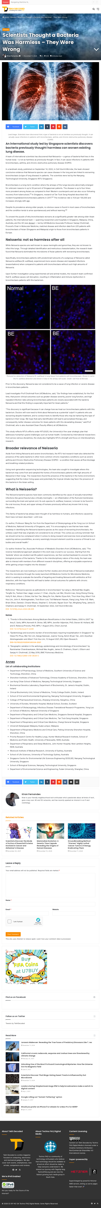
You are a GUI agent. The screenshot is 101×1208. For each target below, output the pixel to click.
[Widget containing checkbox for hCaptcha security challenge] (24, 921)
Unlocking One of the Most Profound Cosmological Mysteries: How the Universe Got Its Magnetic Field (57, 1065)
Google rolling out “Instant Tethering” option (41, 1097)
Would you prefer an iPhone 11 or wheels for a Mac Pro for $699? (49, 1107)
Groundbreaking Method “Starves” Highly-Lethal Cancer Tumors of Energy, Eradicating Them (79, 844)
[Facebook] (13, 1169)
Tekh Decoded (84, 1143)
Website (55, 909)
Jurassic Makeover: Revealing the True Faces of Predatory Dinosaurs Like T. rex (56, 1042)
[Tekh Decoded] (13, 9)
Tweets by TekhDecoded (15, 1023)
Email (8, 909)
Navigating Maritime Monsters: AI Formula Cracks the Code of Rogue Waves (40, 2)
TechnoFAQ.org (44, 1172)
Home (6, 17)
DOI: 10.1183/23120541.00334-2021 (25, 642)
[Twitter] (16, 1169)
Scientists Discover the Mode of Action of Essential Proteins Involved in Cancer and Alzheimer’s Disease (19, 844)
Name (9, 900)
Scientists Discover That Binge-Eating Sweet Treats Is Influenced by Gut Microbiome (53, 1076)
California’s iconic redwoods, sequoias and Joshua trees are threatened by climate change (55, 1054)
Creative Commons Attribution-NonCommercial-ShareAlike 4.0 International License (81, 1150)
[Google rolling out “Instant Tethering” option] (12, 1100)
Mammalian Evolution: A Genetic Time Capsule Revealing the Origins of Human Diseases (48, 844)
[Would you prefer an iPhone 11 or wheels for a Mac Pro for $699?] (12, 1109)
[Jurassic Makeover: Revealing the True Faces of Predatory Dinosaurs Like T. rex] (12, 1045)
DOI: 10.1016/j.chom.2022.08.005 (20, 609)
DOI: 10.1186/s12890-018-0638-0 (24, 656)
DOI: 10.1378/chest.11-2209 (22, 629)
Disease (13, 17)
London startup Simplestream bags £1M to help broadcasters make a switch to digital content (57, 1087)
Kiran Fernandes (13, 56)
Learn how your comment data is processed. (54, 939)
